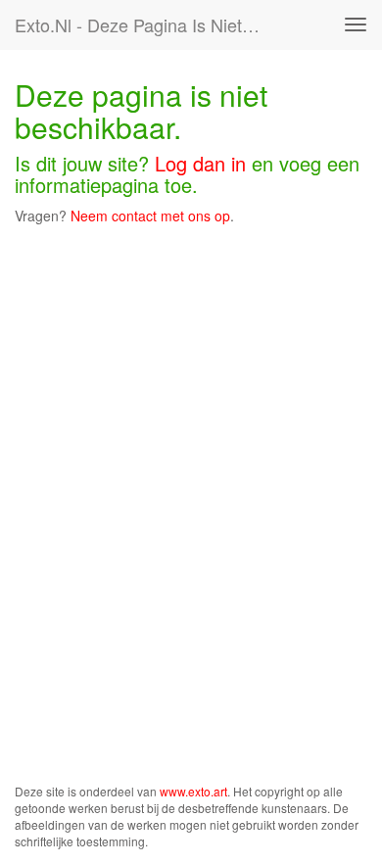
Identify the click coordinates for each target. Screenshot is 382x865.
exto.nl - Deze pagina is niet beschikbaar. (146, 24)
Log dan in (200, 163)
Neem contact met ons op (150, 215)
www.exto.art (193, 791)
